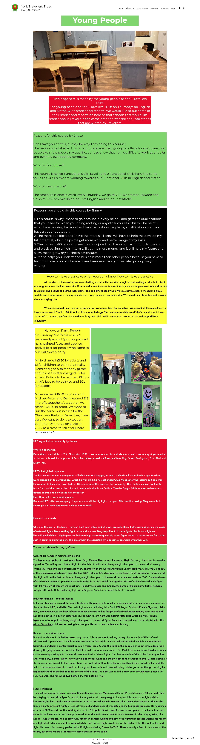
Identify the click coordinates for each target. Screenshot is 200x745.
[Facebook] (183, 8)
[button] (142, 8)
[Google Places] (179, 8)
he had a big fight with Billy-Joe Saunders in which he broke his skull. (96, 590)
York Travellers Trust (36, 6)
